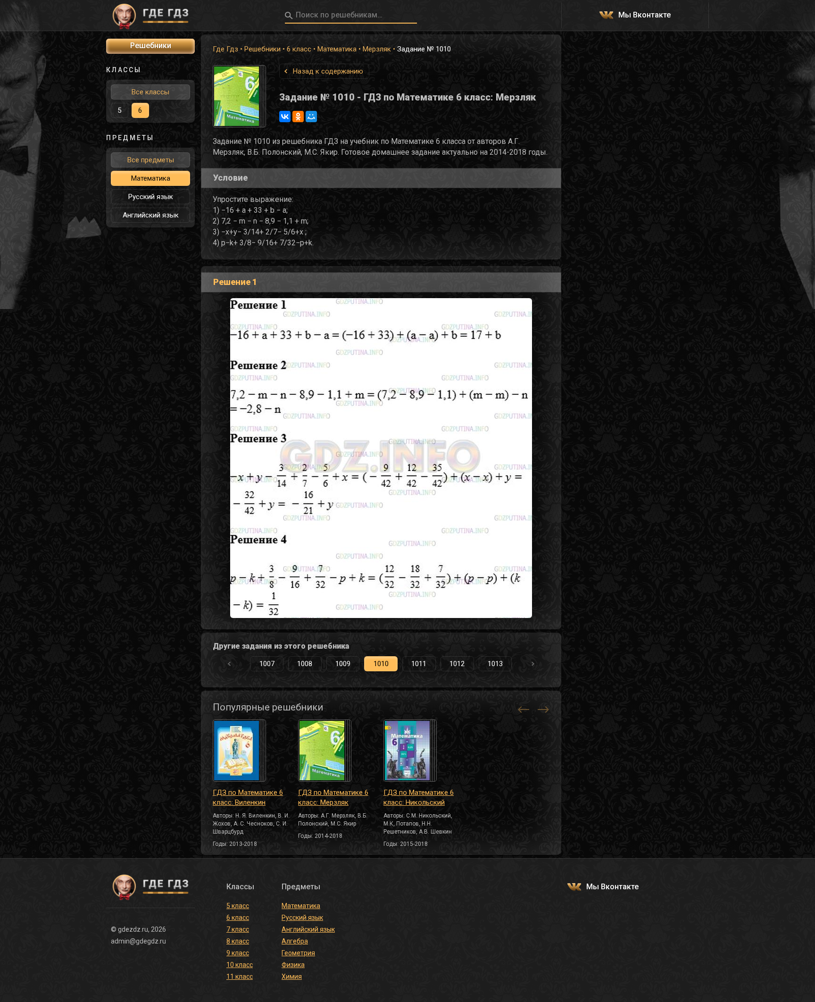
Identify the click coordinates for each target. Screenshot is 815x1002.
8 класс (237, 941)
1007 (266, 664)
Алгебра (295, 941)
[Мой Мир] (311, 116)
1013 (495, 664)
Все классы (150, 92)
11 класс (239, 976)
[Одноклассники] (298, 116)
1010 (381, 664)
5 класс (237, 906)
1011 (418, 664)
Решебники (262, 49)
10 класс (239, 965)
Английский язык (151, 215)
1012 (457, 664)
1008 (304, 664)
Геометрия (298, 953)
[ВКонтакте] (285, 116)
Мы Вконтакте (644, 15)
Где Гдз (225, 49)
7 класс (237, 929)
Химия (292, 976)
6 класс (299, 49)
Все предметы (150, 160)
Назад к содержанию (328, 71)
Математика (337, 49)
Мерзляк (377, 49)
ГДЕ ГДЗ (150, 15)
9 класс (237, 953)
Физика (293, 965)
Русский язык (150, 196)
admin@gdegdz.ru (138, 941)
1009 (342, 664)
